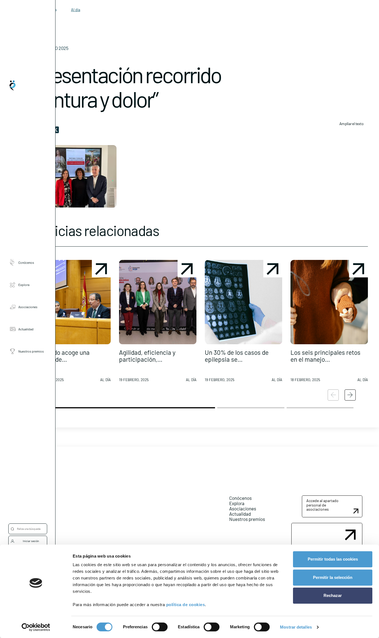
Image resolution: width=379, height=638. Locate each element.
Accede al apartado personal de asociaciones (322, 505)
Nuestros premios (31, 351)
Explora (23, 285)
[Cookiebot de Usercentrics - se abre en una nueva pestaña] (36, 627)
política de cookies (185, 604)
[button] (72, 323)
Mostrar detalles (296, 627)
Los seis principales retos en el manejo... (325, 355)
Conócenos (26, 262)
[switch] (160, 626)
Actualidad (26, 329)
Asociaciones (27, 307)
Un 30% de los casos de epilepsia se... (237, 355)
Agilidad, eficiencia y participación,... (147, 355)
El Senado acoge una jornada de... (61, 355)
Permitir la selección (332, 577)
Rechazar (333, 595)
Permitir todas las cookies (333, 559)
